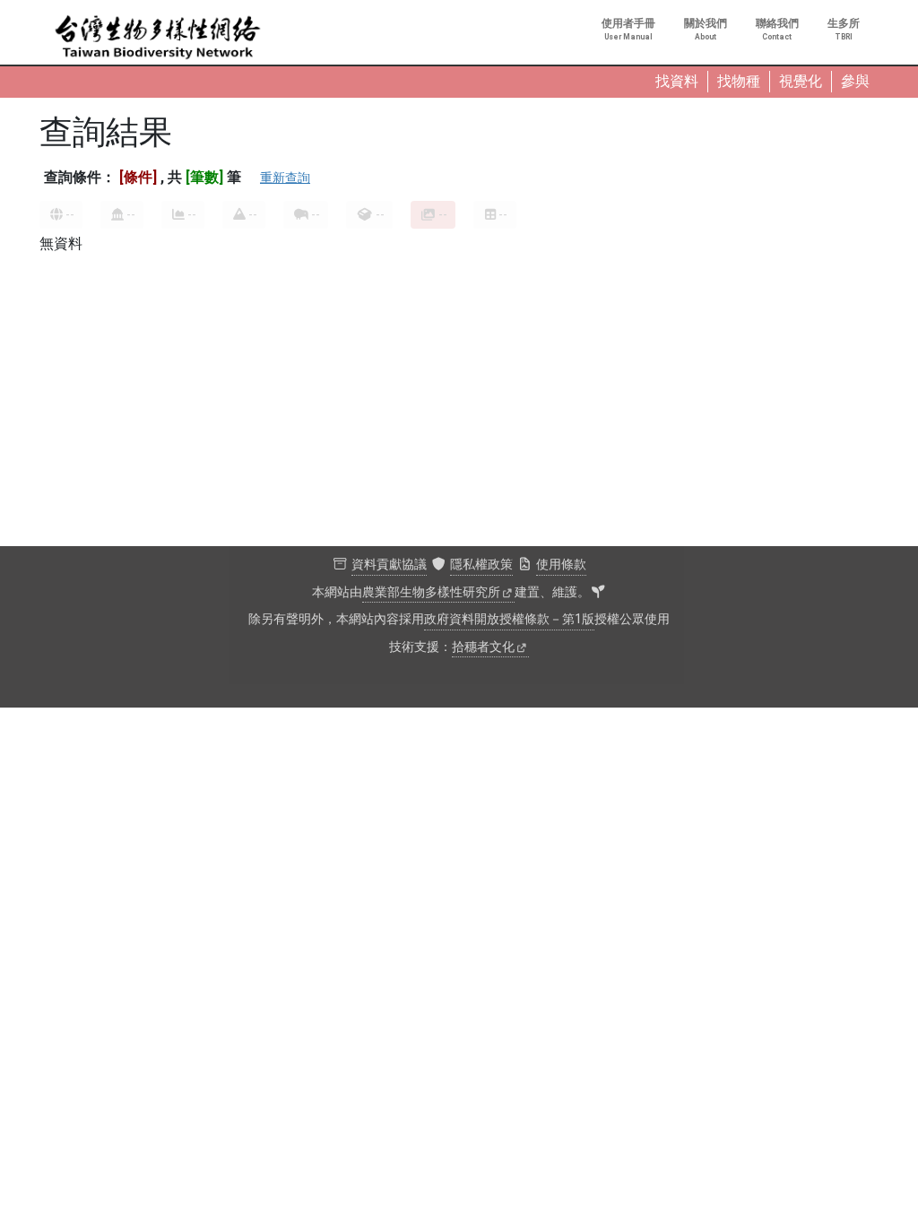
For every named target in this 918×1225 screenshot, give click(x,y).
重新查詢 (285, 177)
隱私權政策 (481, 564)
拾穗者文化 (483, 647)
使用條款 (561, 564)
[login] (598, 593)
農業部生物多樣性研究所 (431, 592)
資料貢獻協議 (389, 564)
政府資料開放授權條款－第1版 (509, 619)
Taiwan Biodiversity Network (157, 38)
